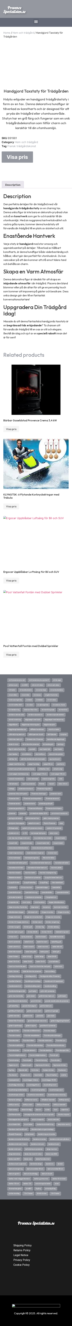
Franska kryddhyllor (16, 1045)
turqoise (63, 734)
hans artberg (50, 971)
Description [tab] (12, 184)
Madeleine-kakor (15, 877)
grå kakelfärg (13, 1006)
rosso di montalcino (16, 779)
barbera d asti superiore (17, 1164)
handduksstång (50, 986)
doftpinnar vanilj (31, 1100)
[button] (36, 21)
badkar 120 (27, 1183)
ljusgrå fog (44, 882)
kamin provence (14, 942)
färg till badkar (52, 1075)
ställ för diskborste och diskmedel (33, 759)
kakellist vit (29, 942)
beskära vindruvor (37, 1144)
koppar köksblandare (56, 902)
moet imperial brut (15, 853)
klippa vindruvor (14, 917)
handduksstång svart (32, 986)
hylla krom (58, 966)
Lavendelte (56, 887)
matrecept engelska (32, 858)
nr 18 (25, 833)
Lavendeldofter (47, 892)
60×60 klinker (42, 1193)
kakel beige (39, 956)
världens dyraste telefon (55, 715)
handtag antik (31, 976)
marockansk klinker (16, 867)
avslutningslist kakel (43, 1183)
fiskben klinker (48, 1070)
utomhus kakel (53, 729)
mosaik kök (13, 843)
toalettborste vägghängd (55, 739)
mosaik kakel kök (43, 843)
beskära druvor (53, 1144)
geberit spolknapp (15, 1025)
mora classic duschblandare (42, 848)
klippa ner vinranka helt (33, 917)
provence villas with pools (18, 794)
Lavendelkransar (15, 892)
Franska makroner (45, 1040)
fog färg (11, 1070)
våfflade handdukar (37, 729)
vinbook (29, 700)
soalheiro (60, 764)
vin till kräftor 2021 (15, 705)
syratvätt (32, 749)
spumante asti (54, 759)
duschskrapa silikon (16, 1095)
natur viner (54, 833)
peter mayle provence (51, 818)
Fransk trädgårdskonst (21, 146)
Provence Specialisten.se (14, 9)
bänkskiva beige (36, 1164)
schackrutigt (57, 769)
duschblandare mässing (56, 1095)
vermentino (63, 710)
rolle (60, 779)
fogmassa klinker (59, 1065)
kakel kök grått (31, 951)
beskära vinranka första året (19, 1139)
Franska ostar (14, 1040)
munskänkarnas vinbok (42, 838)
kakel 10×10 (40, 961)
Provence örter (14, 798)
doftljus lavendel (59, 1104)
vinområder (13, 695)
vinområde (25, 695)
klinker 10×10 (46, 932)
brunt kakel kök (14, 1124)
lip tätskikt (12, 887)
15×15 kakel (55, 1193)
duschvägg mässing (16, 1085)
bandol (60, 1164)
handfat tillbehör (15, 981)
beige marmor (52, 1149)
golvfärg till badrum (16, 1011)
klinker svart (37, 922)
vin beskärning (14, 710)
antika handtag (14, 1193)
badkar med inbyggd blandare (19, 1179)
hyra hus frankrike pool (17, 966)
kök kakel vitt (32, 912)
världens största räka (16, 715)
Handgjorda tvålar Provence (50, 976)
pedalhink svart (34, 823)
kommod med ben (60, 907)
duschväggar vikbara (30, 1080)
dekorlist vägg (27, 1109)
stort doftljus (40, 754)
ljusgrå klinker (14, 882)
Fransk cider (55, 1060)
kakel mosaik (29, 946)
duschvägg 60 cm (33, 1085)
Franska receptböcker (32, 1035)
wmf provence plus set (17, 680)
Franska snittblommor (32, 1030)
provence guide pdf (45, 803)
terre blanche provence (31, 744)
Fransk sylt (54, 1055)
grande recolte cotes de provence (56, 1001)
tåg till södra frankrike (17, 749)
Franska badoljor (46, 1050)
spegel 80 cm (48, 764)
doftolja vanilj (64, 1100)
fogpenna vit (13, 1065)
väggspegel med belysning (54, 719)
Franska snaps (49, 1030)
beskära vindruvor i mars (18, 1144)
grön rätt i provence (47, 991)
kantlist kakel (41, 937)
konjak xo (46, 907)
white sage (57, 680)
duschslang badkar (38, 1090)
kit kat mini (13, 937)
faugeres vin (25, 1075)
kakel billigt (27, 956)
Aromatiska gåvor (15, 1188)
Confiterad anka (14, 1114)
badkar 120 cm (14, 1183)
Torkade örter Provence (34, 739)
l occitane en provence (33, 897)
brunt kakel (28, 1124)
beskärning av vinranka (46, 1134)
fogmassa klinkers (42, 1065)
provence (12, 813)
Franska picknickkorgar (52, 1035)
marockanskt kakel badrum (41, 863)
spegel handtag (33, 764)
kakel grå (56, 951)
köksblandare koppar (16, 912)
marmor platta (56, 867)
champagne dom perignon (18, 1119)
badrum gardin (14, 1174)
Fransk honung (41, 1060)
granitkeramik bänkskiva (18, 1001)
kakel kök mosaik (15, 951)
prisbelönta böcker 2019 (38, 813)
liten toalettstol (57, 882)
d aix (55, 1109)
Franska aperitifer (62, 1050)
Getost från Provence (16, 1021)
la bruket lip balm (15, 897)
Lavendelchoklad (62, 892)
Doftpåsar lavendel (48, 1100)
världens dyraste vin (35, 715)
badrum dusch (47, 1174)
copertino (64, 1109)
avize (57, 1183)
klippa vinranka (63, 912)
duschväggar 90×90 (49, 1080)
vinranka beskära (56, 690)
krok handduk (40, 902)
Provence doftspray (35, 808)
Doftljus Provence (43, 1104)
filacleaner (62, 1070)
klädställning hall (62, 932)
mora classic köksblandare (18, 848)
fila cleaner (13, 1075)
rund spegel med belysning (18, 774)
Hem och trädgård (23, 32)
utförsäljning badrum (16, 734)
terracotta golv (48, 744)
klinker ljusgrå (14, 927)
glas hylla (51, 1016)
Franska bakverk (29, 1050)
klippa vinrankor (47, 912)
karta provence (26, 937)
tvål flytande (52, 734)
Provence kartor (14, 803)
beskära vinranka (39, 1139)
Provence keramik (52, 798)
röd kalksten (13, 784)
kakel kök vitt (57, 946)
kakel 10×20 (28, 961)
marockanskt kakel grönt (18, 863)
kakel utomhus (14, 946)
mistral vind (52, 853)
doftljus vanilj (14, 1104)
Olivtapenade (13, 828)
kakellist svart (42, 942)
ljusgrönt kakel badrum (53, 877)
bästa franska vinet (43, 1159)
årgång (38, 1188)
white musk (13, 685)
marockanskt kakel (61, 863)
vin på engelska (42, 705)
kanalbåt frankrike (56, 937)
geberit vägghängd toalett (60, 1021)
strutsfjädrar (26, 754)
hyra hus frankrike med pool (40, 966)
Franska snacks (14, 1035)
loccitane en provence (33, 877)
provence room (55, 794)
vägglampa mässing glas (31, 724)
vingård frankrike (51, 695)
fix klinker (35, 1070)
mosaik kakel (58, 843)
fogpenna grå (26, 1065)
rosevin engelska (48, 779)
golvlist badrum (46, 1006)
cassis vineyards (38, 1119)
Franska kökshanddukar (55, 1045)
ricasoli (51, 784)
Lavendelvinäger (42, 887)
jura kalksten (54, 961)
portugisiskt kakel (15, 818)
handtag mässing (15, 976)
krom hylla (26, 902)
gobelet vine (28, 1016)
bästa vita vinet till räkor (33, 1154)
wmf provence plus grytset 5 (39, 680)
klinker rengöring (52, 922)
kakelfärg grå (56, 942)
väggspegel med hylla (32, 719)
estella (63, 1075)
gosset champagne (29, 1006)
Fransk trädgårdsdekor (37, 1055)
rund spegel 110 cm (40, 774)
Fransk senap (14, 1060)
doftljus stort (27, 1104)
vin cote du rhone (59, 705)
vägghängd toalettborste (17, 729)
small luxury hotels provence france (21, 769)
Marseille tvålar (48, 858)
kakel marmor (43, 946)
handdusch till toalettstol (54, 981)
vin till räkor (51, 700)
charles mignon (63, 1114)
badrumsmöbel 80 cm (55, 1169)
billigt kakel (29, 1134)
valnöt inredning (15, 719)
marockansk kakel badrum (37, 867)
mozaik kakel (60, 838)
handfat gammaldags (33, 981)
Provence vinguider (44, 789)
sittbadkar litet (44, 769)
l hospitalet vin (51, 897)
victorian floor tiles (30, 710)
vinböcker (39, 700)
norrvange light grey (38, 833)
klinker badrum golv (16, 932)
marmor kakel (30, 873)
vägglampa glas (49, 724)
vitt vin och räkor (53, 685)
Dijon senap (13, 1109)
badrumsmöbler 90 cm (35, 1169)
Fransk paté (27, 1060)
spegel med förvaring (16, 764)
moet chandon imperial (35, 853)
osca (61, 823)
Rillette (41, 784)
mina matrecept (14, 858)
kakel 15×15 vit (14, 961)
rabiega (11, 789)
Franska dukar (14, 1050)
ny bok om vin (14, 833)
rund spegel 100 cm (58, 774)
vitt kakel (12, 690)
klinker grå (28, 927)
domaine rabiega (15, 1100)
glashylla (40, 1016)
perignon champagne (16, 823)
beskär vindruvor (15, 1149)
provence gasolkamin (16, 808)
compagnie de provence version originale (39, 1114)
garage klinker (14, 1030)
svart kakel (58, 749)
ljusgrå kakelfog (29, 882)
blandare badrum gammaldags (42, 1129)
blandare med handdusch (18, 1129)
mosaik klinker (26, 843)
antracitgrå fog (50, 1188)
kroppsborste (13, 902)
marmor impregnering (48, 873)
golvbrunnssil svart (34, 1011)
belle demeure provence (33, 1149)
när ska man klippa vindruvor (19, 838)
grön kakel (31, 996)
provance (23, 813)
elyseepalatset (14, 1080)
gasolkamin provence (47, 1025)
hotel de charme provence (32, 971)
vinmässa (37, 695)
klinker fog (40, 927)
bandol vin (49, 1164)
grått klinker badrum (46, 996)
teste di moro (13, 744)
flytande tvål (23, 1070)
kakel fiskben (13, 956)
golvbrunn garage (52, 1011)
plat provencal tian (32, 818)
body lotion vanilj (64, 1124)
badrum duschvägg (31, 1174)
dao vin (38, 1109)
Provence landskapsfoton (33, 798)
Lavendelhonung (31, 892)
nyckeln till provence (54, 828)
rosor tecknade (32, 779)
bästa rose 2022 (51, 1154)
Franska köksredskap (35, 1045)
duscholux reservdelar (36, 1095)
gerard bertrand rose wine (37, 1021)
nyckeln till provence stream (32, 828)
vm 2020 (25, 685)
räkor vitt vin (62, 784)
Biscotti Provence (15, 1134)
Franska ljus (60, 1040)
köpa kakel (35, 907)
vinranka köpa (41, 690)
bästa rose (28, 1159)
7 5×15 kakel (28, 1193)
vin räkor (30, 705)
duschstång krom (50, 1085)
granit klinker (36, 1001)
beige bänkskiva (14, 1154)
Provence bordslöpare (54, 808)
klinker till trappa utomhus (18, 922)
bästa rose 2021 (14, 1159)
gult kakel (32, 991)
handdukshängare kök (17, 991)
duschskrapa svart (56, 1090)
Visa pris (17, 157)
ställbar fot (13, 759)
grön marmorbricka (16, 996)
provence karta (29, 803)
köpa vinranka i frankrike (18, 907)
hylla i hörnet (13, 971)
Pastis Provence (49, 823)
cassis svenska (53, 1119)
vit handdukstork (26, 690)
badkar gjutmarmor (41, 1179)
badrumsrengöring (16, 1169)
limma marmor (26, 887)
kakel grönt (44, 951)
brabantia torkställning (45, 1124)
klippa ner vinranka (53, 917)
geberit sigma (31, 1025)
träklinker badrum (15, 739)
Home (6, 32)
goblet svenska (14, 1016)
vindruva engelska (15, 700)
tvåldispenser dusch (36, 734)
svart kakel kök (45, 749)
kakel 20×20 (52, 956)
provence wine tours (26, 789)
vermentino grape (48, 710)
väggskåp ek (13, 724)
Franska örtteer (28, 1040)
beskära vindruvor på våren (59, 1139)
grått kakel (62, 996)
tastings (60, 744)
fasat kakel (38, 1075)
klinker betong (53, 927)
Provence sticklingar (38, 794)
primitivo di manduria (59, 813)
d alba (47, 1109)
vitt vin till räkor (37, 685)
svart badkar (13, 754)
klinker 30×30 (32, 932)
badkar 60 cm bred (59, 1179)
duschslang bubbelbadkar (18, 1090)
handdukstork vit (15, 986)
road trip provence (28, 784)
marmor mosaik (15, 873)
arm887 (28, 1188)
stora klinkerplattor (56, 754)
